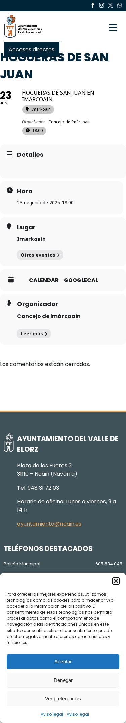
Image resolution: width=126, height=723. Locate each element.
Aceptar (63, 661)
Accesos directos (31, 49)
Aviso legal (52, 714)
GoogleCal (81, 280)
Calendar (44, 280)
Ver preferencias (63, 698)
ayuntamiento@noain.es (49, 524)
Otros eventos (37, 255)
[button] (116, 581)
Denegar (63, 680)
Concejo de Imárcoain (49, 316)
